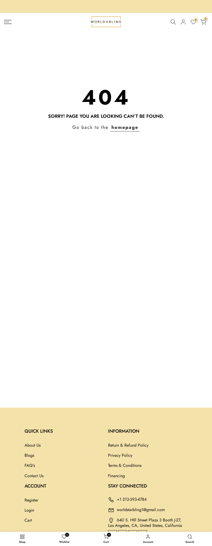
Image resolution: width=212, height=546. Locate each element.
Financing (116, 476)
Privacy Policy (120, 455)
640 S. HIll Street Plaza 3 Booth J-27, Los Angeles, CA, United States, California (145, 522)
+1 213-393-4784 (132, 499)
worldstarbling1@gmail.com (141, 509)
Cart (28, 520)
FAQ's (30, 465)
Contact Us (34, 476)
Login (29, 510)
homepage (124, 127)
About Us (33, 445)
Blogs (29, 455)
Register (31, 500)
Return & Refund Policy (128, 445)
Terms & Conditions (124, 465)
